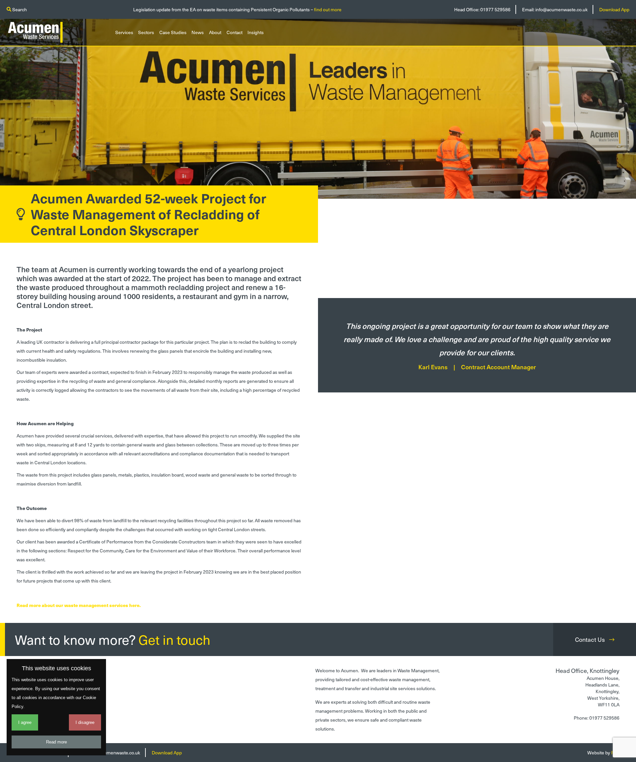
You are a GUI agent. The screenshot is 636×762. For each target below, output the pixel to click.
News (197, 32)
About (215, 32)
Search (19, 9)
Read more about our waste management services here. (79, 605)
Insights (255, 32)
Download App (614, 9)
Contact (234, 32)
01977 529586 (495, 9)
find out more (328, 9)
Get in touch (174, 639)
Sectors (146, 32)
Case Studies (172, 32)
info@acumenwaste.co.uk (561, 9)
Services (124, 32)
